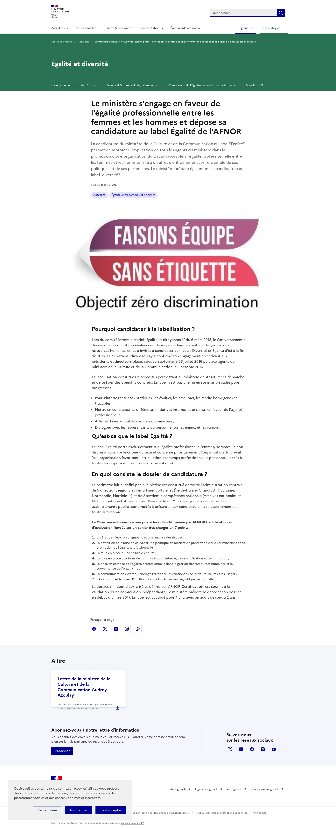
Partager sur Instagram (127, 629)
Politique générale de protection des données (221, 813)
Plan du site (259, 813)
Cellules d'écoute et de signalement (129, 85)
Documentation (148, 28)
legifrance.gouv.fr (207, 789)
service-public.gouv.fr (265, 789)
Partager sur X (105, 629)
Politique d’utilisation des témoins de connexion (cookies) (157, 813)
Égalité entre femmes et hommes (133, 195)
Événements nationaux (185, 28)
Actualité (99, 195)
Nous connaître (85, 28)
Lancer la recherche (281, 13)
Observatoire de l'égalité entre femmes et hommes (201, 85)
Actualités (58, 28)
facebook (252, 749)
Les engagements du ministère (71, 85)
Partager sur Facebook (94, 629)
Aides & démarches (119, 28)
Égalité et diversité (62, 41)
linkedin (241, 749)
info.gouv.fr (235, 789)
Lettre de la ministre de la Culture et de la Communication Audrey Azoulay (84, 687)
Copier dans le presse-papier (138, 629)
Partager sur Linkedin (116, 629)
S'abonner (62, 750)
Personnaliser (47, 810)
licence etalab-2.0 (130, 823)
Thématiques (271, 28)
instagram (263, 749)
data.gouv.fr (178, 789)
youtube (274, 749)
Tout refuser (79, 810)
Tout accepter (110, 810)
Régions (243, 28)
